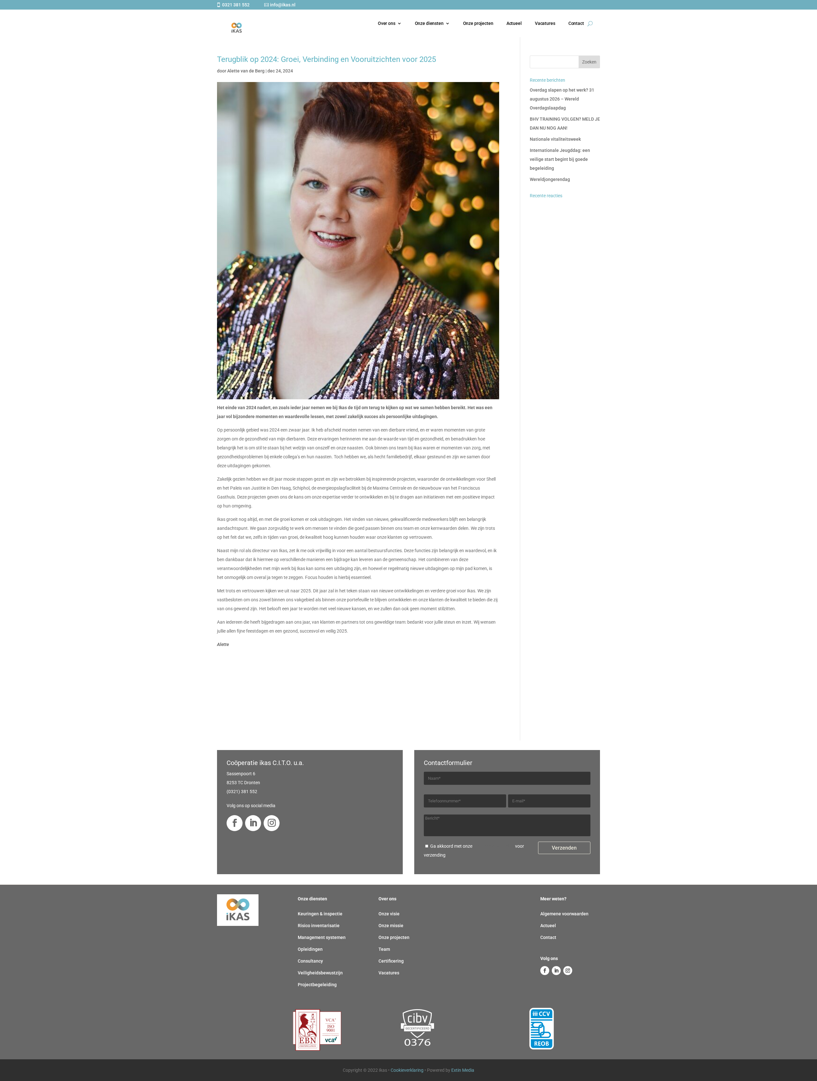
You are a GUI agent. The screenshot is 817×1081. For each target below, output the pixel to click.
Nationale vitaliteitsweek (555, 139)
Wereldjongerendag (550, 179)
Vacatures (545, 23)
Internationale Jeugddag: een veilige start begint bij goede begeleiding (560, 159)
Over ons (386, 23)
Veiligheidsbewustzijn (320, 972)
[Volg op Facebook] (235, 823)
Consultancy (310, 961)
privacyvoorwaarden (493, 846)
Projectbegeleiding (317, 984)
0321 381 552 (236, 4)
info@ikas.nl (283, 4)
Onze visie (389, 913)
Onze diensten (429, 23)
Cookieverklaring (407, 1070)
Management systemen (322, 937)
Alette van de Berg (246, 70)
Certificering (391, 961)
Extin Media (462, 1070)
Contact (576, 23)
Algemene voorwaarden (564, 913)
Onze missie (391, 925)
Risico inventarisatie (319, 925)
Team (384, 949)
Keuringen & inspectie (320, 913)
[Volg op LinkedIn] (253, 823)
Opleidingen (310, 949)
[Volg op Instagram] (272, 823)
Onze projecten (478, 23)
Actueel (514, 23)
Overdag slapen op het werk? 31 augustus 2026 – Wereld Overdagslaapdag (562, 98)
